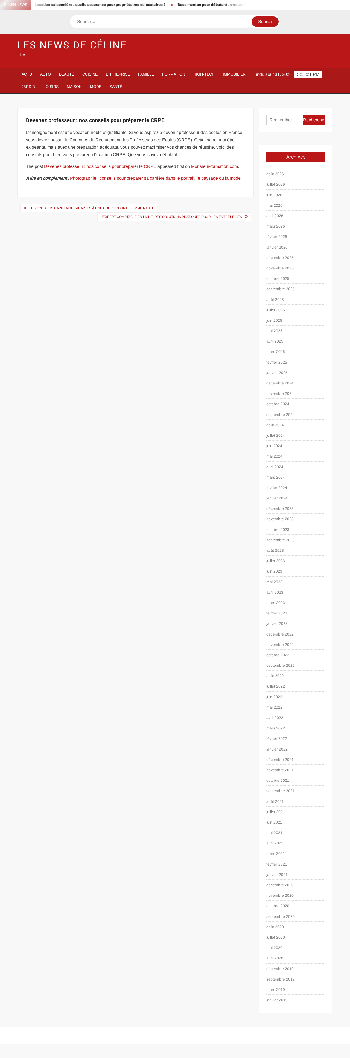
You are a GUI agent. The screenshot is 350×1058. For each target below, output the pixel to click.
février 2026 (276, 236)
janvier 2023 (277, 623)
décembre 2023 (280, 508)
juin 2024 (274, 446)
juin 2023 (274, 571)
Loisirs (51, 86)
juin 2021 (274, 822)
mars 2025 (275, 351)
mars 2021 (275, 853)
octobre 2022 (277, 655)
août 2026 (275, 174)
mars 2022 (275, 728)
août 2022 (275, 676)
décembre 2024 (280, 383)
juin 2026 (274, 195)
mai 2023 (274, 582)
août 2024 (275, 425)
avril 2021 (274, 843)
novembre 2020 (280, 895)
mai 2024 (274, 456)
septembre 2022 (280, 665)
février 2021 (276, 864)
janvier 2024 (277, 498)
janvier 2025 (277, 372)
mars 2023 (275, 602)
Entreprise (118, 74)
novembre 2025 (280, 268)
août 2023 (275, 550)
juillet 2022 (275, 686)
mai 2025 (274, 331)
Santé (116, 86)
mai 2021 (274, 832)
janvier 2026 (277, 247)
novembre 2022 (280, 644)
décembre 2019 (280, 969)
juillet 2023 (275, 561)
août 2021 (275, 801)
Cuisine (90, 74)
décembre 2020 (280, 885)
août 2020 (275, 927)
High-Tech (204, 74)
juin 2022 (274, 697)
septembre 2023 (280, 540)
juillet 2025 (275, 310)
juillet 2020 (275, 937)
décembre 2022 (280, 634)
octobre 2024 (277, 404)
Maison (74, 86)
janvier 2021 (277, 874)
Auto (45, 74)
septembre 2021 (280, 791)
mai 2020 (274, 947)
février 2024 (276, 487)
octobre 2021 (277, 780)
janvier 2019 (277, 1000)
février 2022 (276, 738)
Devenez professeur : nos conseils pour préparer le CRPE (100, 166)
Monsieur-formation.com (214, 166)
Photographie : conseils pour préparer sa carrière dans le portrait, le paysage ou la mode (155, 178)
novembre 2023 (280, 519)
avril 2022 (274, 717)
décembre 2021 (280, 759)
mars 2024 (275, 477)
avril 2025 (274, 341)
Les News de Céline (72, 45)
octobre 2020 (277, 906)
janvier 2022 (277, 749)
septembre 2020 (280, 916)
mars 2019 (275, 989)
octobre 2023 (277, 529)
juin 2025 (274, 320)
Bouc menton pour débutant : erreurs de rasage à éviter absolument (225, 5)
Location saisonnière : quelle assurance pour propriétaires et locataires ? (87, 5)
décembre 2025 (280, 257)
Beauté (66, 74)
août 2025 (275, 299)
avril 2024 (274, 467)
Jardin (28, 86)
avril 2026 (274, 216)
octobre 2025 (277, 278)
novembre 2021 (280, 770)
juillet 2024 (275, 435)
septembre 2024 (280, 414)
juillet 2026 (275, 184)
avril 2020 (274, 958)
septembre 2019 (280, 979)
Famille (146, 74)
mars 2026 (275, 226)
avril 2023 (274, 592)
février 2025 (276, 362)
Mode (95, 86)
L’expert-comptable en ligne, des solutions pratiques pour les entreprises (171, 217)
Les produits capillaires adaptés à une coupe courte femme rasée (91, 208)
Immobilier (234, 74)
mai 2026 (274, 205)
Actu (27, 74)
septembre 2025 (280, 289)
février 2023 (276, 613)
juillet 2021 (275, 812)
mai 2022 (274, 707)
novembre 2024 (280, 393)
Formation (173, 74)
